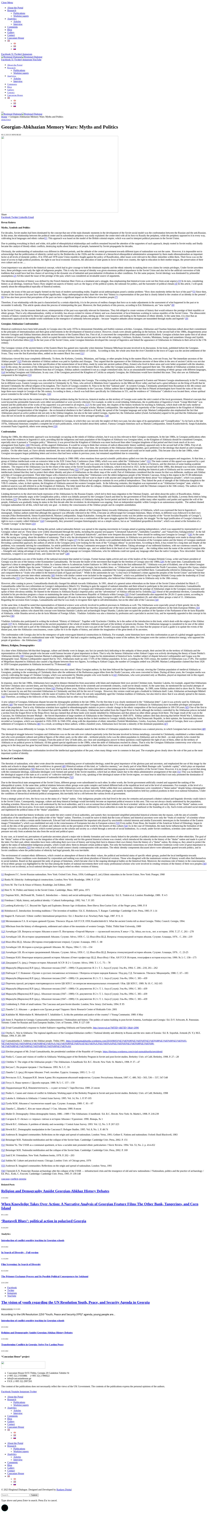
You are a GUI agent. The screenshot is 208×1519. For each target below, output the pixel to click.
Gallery (10, 32)
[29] (162, 561)
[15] (30, 375)
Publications (19, 13)
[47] (166, 724)
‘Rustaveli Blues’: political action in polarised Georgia (43, 1221)
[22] (77, 469)
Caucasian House (15, 38)
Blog (9, 29)
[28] (67, 553)
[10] (31, 340)
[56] (204, 863)
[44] (11, 704)
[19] (55, 426)
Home (4, 116)
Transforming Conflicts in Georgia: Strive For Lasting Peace (32, 1344)
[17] (87, 404)
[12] (19, 361)
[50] (33, 769)
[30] (53, 575)
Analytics (11, 18)
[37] (10, 624)
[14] (3, 372)
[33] (127, 594)
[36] (12, 616)
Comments (12, 27)
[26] (190, 534)
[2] (15, 276)
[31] (18, 578)
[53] (118, 823)
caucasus (5, 1179)
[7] (116, 297)
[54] (126, 826)
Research (11, 10)
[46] (39, 724)
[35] (198, 608)
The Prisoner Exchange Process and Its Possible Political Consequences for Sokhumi (44, 1276)
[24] (42, 521)
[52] (72, 777)
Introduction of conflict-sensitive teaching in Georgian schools (32, 1240)
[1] (45, 238)
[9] (186, 318)
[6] (2, 297)
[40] (69, 664)
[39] (22, 656)
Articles (17, 21)
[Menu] (2, 112)
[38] (40, 640)
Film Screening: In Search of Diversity (21, 1264)
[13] (3, 367)
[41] (115, 675)
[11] (82, 353)
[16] (49, 394)
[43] (3, 696)
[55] (29, 847)
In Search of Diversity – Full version (19, 1252)
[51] (179, 771)
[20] (28, 445)
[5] (194, 291)
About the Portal (15, 7)
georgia (22, 1179)
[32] (154, 591)
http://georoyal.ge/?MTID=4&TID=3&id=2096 (116, 1027)
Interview (18, 24)
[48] (204, 729)
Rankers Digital (64, 1489)
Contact (11, 35)
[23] (15, 499)
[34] (157, 600)
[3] (179, 281)
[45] (187, 707)
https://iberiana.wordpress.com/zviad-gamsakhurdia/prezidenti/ (133, 1051)
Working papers (21, 16)
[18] (107, 415)
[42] (53, 688)
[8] (173, 305)
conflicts (14, 1179)
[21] (149, 461)
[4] (176, 283)
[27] (76, 540)
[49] (64, 766)
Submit (34, 1495)
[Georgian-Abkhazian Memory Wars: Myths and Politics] (59, 211)
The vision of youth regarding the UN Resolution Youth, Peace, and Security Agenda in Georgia (75, 1302)
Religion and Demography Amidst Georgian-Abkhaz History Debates (55, 1191)
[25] (34, 524)
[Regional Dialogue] (21, 57)
